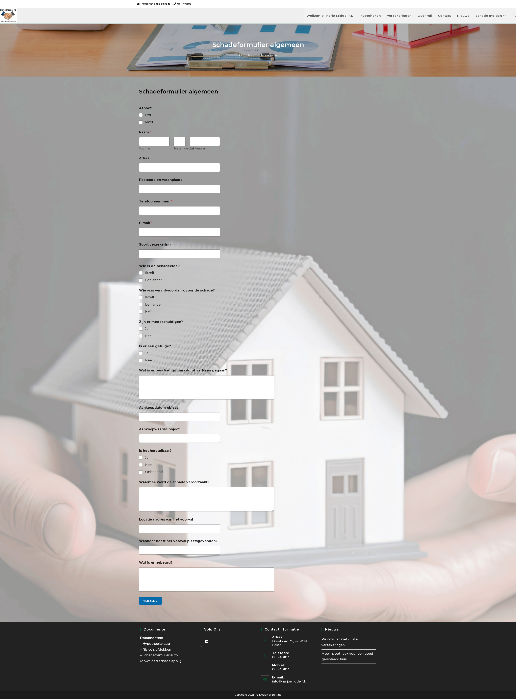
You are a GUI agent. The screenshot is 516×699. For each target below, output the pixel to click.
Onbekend (154, 472)
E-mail (145, 223)
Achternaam (198, 148)
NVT (148, 311)
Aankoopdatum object (158, 408)
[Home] (240, 54)
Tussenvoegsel (184, 148)
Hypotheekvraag (157, 644)
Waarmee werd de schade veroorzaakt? (174, 482)
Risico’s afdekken (157, 649)
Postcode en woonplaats (160, 180)
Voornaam (146, 148)
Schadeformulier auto (161, 655)
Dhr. (148, 115)
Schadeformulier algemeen (261, 54)
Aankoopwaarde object (159, 429)
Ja (147, 329)
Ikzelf (149, 273)
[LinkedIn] (206, 641)
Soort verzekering (155, 244)
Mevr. (149, 122)
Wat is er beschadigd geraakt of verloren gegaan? (183, 370)
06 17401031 (184, 3)
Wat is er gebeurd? (156, 562)
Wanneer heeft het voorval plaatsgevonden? (178, 541)
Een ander (153, 280)
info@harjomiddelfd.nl (156, 3)
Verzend (150, 600)
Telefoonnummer (155, 201)
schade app (168, 661)
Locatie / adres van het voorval (166, 519)
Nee (148, 336)
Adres (144, 158)
